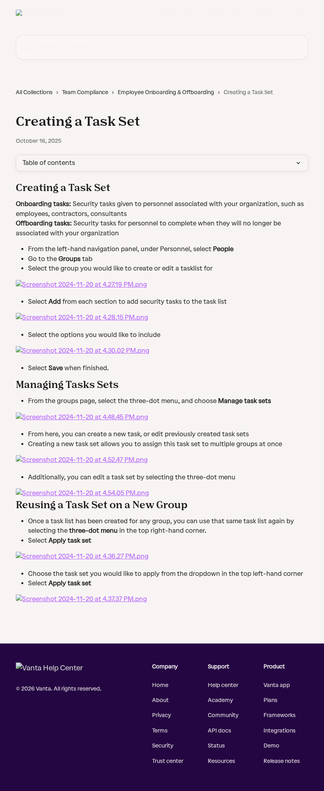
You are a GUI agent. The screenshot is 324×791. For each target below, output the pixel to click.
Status (216, 745)
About (160, 700)
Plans (270, 700)
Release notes (282, 761)
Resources (221, 761)
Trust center (167, 761)
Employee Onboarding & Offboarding (166, 92)
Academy (220, 700)
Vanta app (277, 685)
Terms (160, 730)
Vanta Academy (226, 12)
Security (162, 745)
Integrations (280, 730)
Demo (271, 745)
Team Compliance (85, 92)
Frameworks (280, 715)
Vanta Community (279, 12)
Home (160, 685)
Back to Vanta (178, 12)
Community (223, 715)
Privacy (161, 715)
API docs (219, 730)
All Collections (34, 92)
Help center (223, 685)
